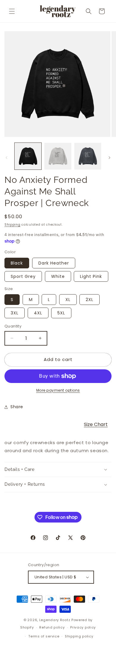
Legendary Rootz (54, 620)
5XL (61, 313)
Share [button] (16, 407)
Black (17, 263)
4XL (38, 313)
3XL (14, 313)
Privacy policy (83, 627)
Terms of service (43, 636)
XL (67, 300)
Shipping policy (79, 636)
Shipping (12, 224)
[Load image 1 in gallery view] (28, 156)
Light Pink (91, 276)
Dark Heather (53, 263)
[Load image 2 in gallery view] (57, 156)
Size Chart (96, 424)
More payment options (58, 390)
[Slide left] (6, 157)
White (58, 276)
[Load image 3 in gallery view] (87, 156)
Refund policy (52, 627)
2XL (89, 300)
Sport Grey (23, 276)
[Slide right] (109, 157)
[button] (11, 11)
